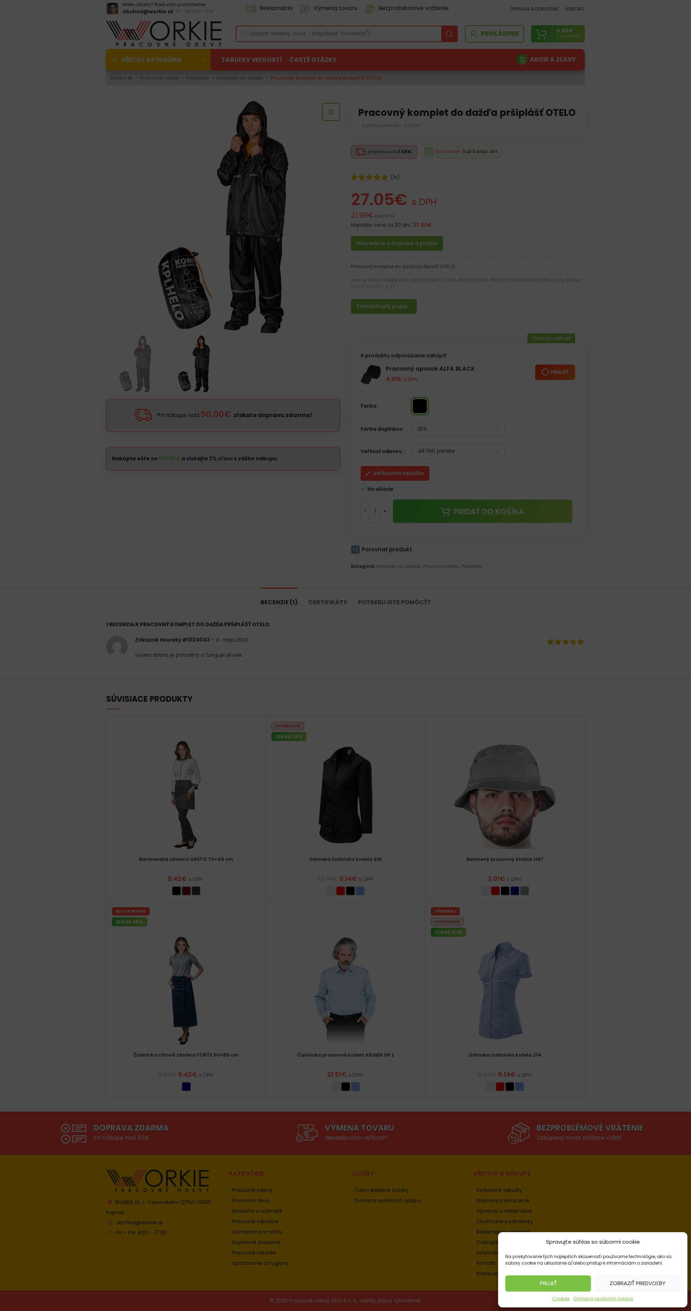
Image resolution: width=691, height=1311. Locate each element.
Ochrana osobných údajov (603, 1299)
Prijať (548, 1283)
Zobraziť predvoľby (637, 1283)
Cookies (561, 1299)
